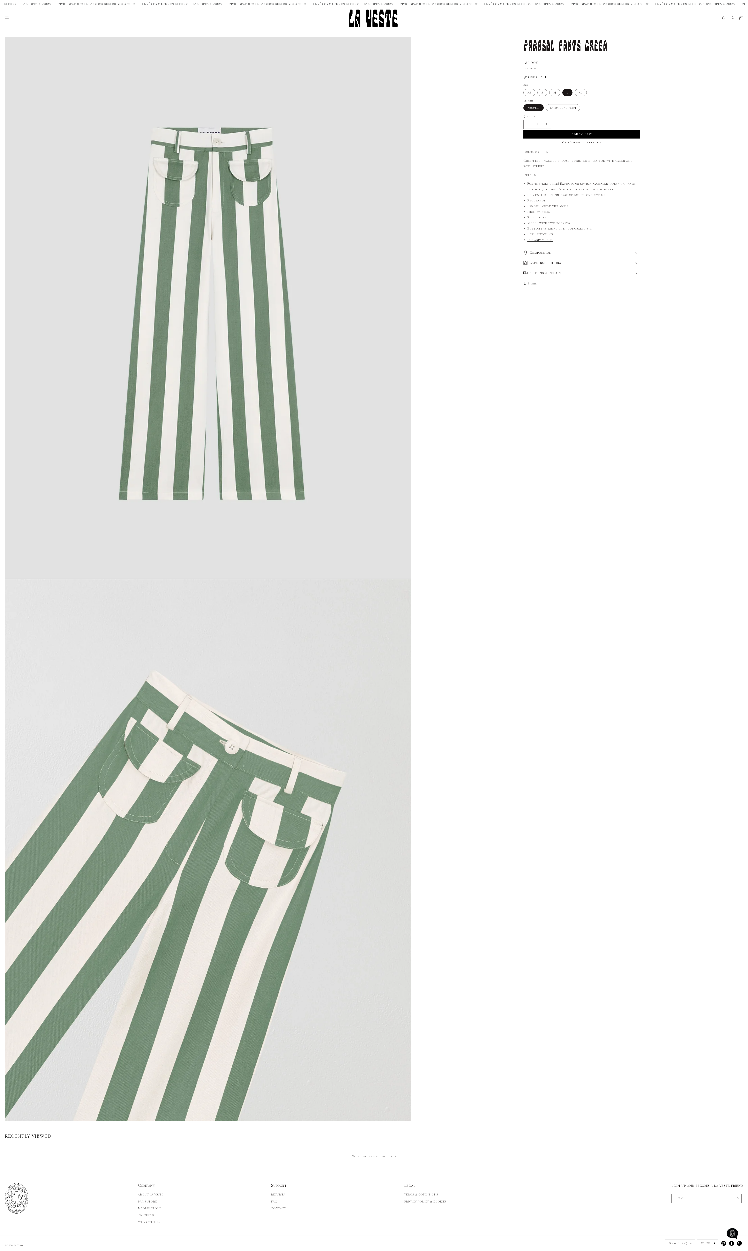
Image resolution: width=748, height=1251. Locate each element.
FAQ (274, 1201)
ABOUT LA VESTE (150, 1194)
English (704, 1243)
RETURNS (278, 1194)
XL (581, 92)
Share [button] (532, 283)
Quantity (529, 116)
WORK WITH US (149, 1222)
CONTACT (278, 1208)
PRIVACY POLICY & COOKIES (425, 1201)
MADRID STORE (149, 1208)
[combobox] (707, 1243)
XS (529, 92)
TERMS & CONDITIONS (421, 1194)
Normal (533, 107)
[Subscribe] (737, 1198)
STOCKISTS (146, 1215)
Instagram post (540, 239)
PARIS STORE (147, 1201)
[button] (7, 18)
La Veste (19, 1245)
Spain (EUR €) (678, 1243)
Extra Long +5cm (563, 107)
